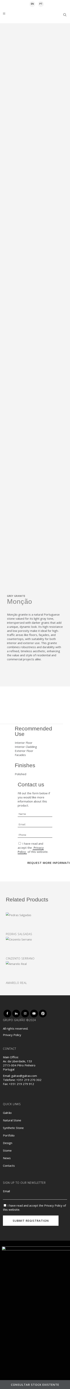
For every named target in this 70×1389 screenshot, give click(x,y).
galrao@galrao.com (24, 1076)
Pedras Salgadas (19, 934)
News (7, 1158)
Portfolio (9, 1135)
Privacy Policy (12, 1035)
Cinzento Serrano (20, 958)
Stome (7, 1150)
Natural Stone (12, 1120)
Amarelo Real (16, 983)
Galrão (7, 1113)
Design (7, 1143)
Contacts (9, 1165)
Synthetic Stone (13, 1128)
